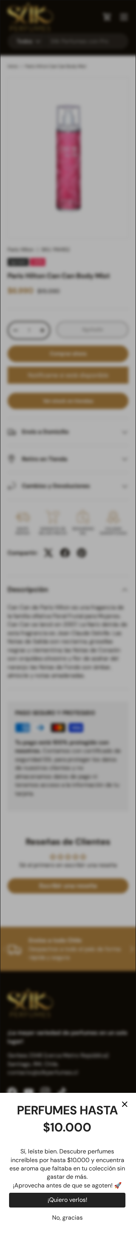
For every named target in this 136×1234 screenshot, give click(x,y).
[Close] (124, 1104)
